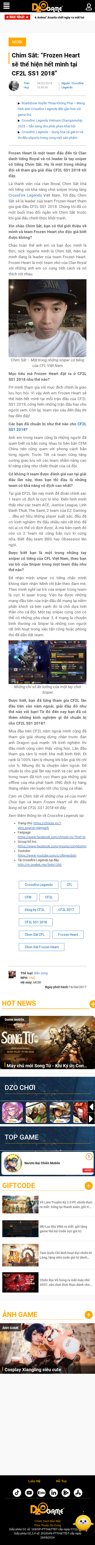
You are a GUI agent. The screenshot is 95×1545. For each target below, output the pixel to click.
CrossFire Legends (25, 195)
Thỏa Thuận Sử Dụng (47, 1525)
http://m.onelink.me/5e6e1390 (40, 865)
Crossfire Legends (39, 885)
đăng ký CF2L (35, 910)
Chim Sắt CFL (34, 934)
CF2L (49, 897)
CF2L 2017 (66, 910)
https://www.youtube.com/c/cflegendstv (47, 855)
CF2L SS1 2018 (36, 922)
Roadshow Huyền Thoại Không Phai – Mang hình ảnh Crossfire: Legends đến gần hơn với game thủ (51, 109)
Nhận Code (66, 1204)
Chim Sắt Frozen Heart (42, 947)
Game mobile (14, 1019)
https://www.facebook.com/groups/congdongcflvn (55, 846)
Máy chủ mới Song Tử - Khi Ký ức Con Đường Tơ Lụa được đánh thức (45, 1066)
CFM (28, 897)
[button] (91, 1118)
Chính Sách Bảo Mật (47, 1521)
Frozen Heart (68, 934)
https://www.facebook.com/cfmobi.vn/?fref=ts (52, 837)
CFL (69, 885)
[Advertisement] (47, 1425)
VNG (32, 978)
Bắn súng (41, 973)
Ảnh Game (19, 1315)
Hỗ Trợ (61, 1481)
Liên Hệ (34, 1481)
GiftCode (18, 1186)
